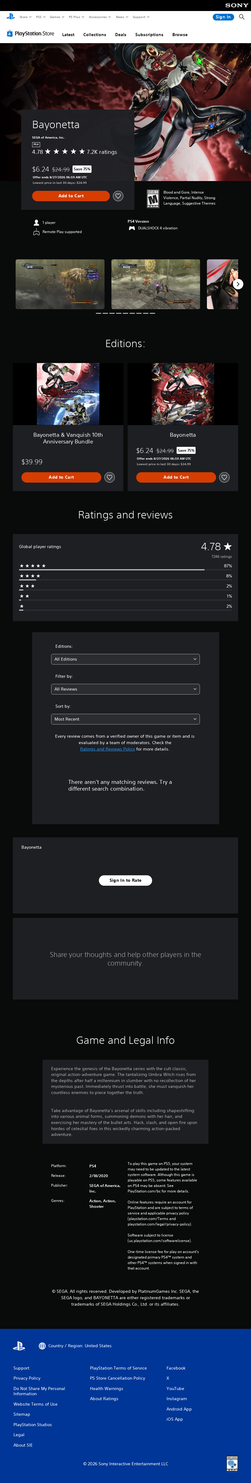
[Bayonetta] (60, 284)
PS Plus (74, 17)
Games (55, 17)
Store (23, 17)
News (120, 17)
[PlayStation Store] (32, 33)
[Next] (238, 284)
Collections (94, 34)
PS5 (39, 17)
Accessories (98, 17)
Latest (68, 34)
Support (139, 17)
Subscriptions (149, 34)
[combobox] (125, 659)
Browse (180, 34)
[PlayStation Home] (11, 17)
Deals (120, 34)
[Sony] (237, 9)
